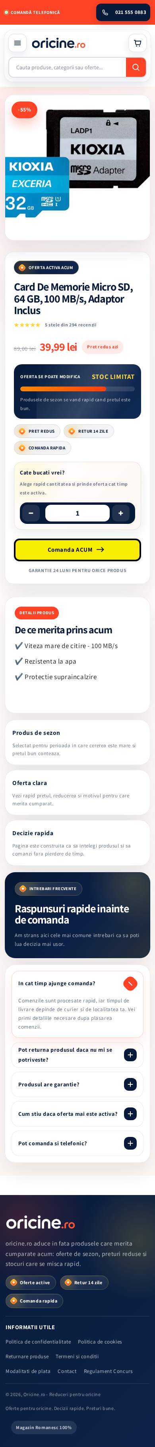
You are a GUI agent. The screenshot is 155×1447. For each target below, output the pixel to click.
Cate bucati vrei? (42, 472)
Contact (67, 1371)
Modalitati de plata (28, 1371)
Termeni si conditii (77, 1356)
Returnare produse (27, 1356)
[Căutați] (136, 67)
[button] (17, 43)
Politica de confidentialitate (38, 1341)
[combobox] (67, 67)
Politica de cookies (100, 1341)
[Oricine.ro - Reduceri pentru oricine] (41, 1222)
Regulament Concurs (108, 1371)
